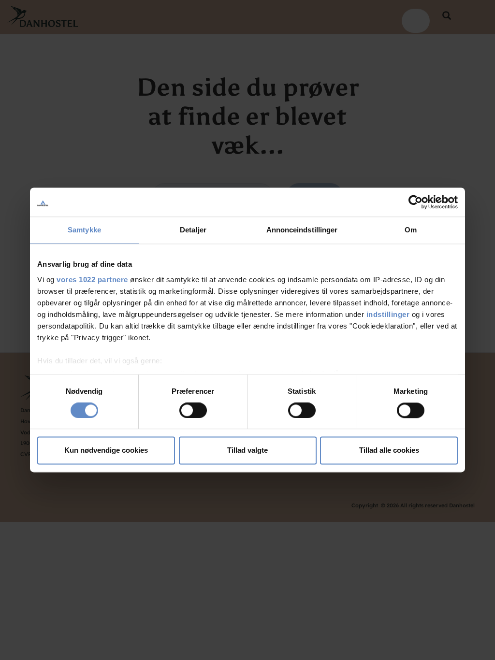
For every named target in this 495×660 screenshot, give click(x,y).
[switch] (193, 410)
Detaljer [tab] (193, 230)
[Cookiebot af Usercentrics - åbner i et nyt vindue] (415, 202)
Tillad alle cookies (389, 450)
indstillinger (388, 314)
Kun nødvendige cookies (106, 450)
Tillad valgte (247, 450)
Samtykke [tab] (84, 230)
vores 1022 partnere (92, 279)
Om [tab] (411, 230)
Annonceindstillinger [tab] (302, 230)
